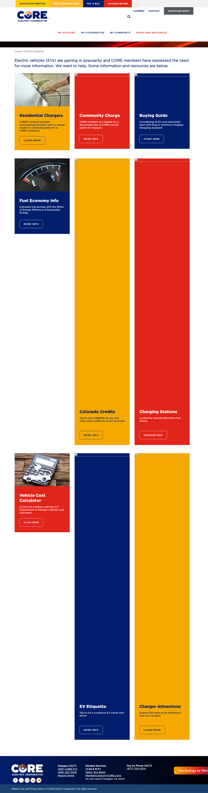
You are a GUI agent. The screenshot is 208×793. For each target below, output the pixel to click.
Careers (138, 11)
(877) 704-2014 (136, 768)
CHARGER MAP (153, 435)
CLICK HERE (31, 522)
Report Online (66, 775)
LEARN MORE (32, 140)
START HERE (152, 139)
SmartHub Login (178, 11)
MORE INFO (91, 139)
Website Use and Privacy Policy (27, 788)
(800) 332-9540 (95, 772)
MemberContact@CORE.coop (103, 775)
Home (18, 51)
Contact (154, 11)
